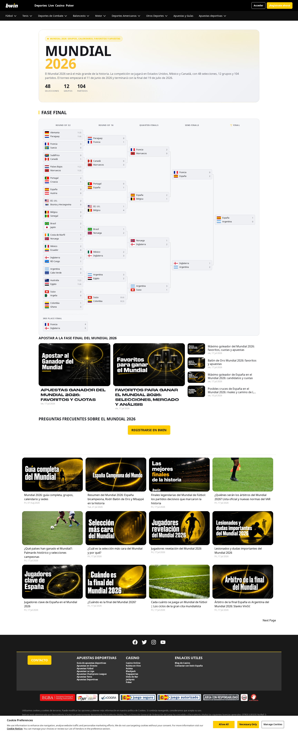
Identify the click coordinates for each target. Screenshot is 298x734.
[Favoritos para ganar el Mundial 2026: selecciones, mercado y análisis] (149, 364)
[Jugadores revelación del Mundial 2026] (179, 528)
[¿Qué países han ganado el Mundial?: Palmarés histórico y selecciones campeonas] (52, 528)
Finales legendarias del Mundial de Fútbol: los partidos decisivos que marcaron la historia (178, 499)
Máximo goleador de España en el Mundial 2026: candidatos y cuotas (230, 376)
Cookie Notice (15, 728)
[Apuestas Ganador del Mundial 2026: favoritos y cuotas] (74, 364)
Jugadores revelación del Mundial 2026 (176, 548)
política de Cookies (137, 710)
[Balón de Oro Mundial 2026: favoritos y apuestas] (196, 363)
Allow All (224, 724)
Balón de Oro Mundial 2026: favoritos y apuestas (232, 362)
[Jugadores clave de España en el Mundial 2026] (52, 582)
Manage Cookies (273, 724)
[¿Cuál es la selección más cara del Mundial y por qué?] (116, 528)
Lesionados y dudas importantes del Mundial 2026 (238, 551)
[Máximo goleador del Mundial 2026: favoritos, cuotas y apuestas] (196, 349)
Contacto (39, 660)
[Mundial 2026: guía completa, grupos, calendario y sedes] (52, 475)
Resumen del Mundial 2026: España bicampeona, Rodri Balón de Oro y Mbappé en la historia (116, 499)
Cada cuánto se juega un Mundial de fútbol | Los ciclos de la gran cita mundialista (179, 604)
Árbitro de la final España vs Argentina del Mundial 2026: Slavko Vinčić (242, 604)
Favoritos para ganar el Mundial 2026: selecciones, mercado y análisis (147, 397)
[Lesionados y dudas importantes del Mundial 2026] (242, 528)
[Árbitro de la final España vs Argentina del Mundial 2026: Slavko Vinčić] (242, 582)
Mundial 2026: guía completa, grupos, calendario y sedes (48, 497)
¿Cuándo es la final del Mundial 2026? (112, 602)
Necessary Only (248, 724)
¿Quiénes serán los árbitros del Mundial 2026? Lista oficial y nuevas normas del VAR (242, 497)
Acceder (258, 5)
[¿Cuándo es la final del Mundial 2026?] (116, 582)
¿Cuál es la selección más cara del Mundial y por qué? (115, 551)
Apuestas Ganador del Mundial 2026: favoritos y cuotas (73, 395)
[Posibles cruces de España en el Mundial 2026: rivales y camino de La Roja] (196, 391)
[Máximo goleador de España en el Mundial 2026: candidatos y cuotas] (196, 377)
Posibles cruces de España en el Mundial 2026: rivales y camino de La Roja (231, 390)
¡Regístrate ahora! (279, 5)
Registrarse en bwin (149, 430)
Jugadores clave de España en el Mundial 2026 (50, 604)
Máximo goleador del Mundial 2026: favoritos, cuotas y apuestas (231, 348)
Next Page (269, 620)
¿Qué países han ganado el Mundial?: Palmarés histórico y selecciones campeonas (48, 553)
